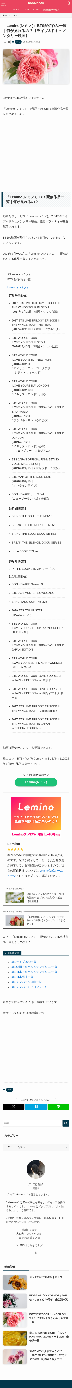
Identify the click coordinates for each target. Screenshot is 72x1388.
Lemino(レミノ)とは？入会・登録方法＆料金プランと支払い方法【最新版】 (45, 897)
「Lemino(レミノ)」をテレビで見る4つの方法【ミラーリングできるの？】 (46, 920)
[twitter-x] (36, 1253)
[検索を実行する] (65, 1123)
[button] (13, 1106)
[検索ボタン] (68, 3)
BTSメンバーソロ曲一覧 (26, 982)
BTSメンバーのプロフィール (29, 987)
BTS (18, 42)
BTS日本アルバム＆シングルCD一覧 (34, 972)
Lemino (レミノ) (17, 287)
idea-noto (36, 3)
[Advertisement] (29, 153)
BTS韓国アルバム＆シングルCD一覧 (34, 967)
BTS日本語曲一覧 (22, 977)
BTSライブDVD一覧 (23, 962)
